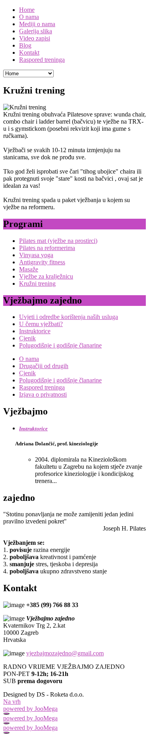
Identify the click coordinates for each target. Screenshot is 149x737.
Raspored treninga (42, 387)
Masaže (28, 269)
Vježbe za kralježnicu (46, 276)
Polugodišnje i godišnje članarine (60, 345)
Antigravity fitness (42, 262)
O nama (29, 358)
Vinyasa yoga (36, 255)
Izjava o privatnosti (43, 394)
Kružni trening (37, 283)
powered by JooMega (30, 708)
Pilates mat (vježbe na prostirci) (58, 240)
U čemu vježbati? (41, 324)
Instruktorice (34, 331)
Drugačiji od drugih (43, 366)
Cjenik (27, 338)
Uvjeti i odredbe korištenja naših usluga (68, 316)
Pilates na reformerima (47, 247)
